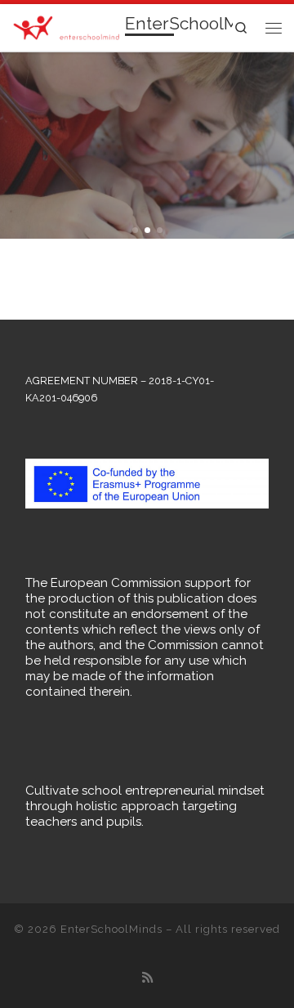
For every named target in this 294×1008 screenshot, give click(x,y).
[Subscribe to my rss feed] (147, 978)
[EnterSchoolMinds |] (65, 26)
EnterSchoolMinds (111, 929)
